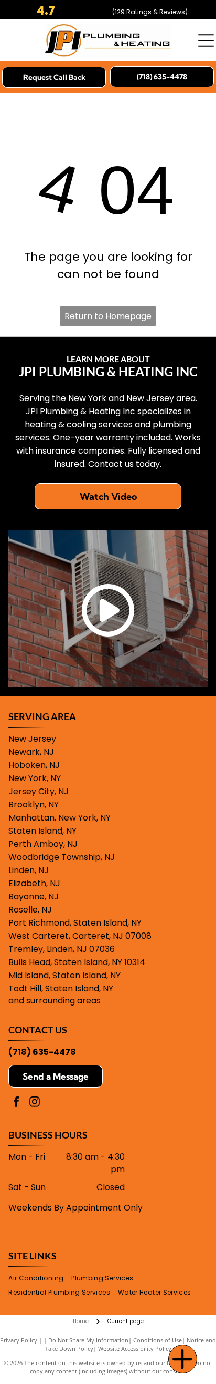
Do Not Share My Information (88, 1340)
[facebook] (16, 1103)
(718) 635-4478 (42, 1052)
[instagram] (34, 1103)
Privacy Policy (18, 1340)
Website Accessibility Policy (134, 1348)
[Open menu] (206, 40)
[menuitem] (39, 1279)
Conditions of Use (157, 1340)
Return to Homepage (108, 316)
